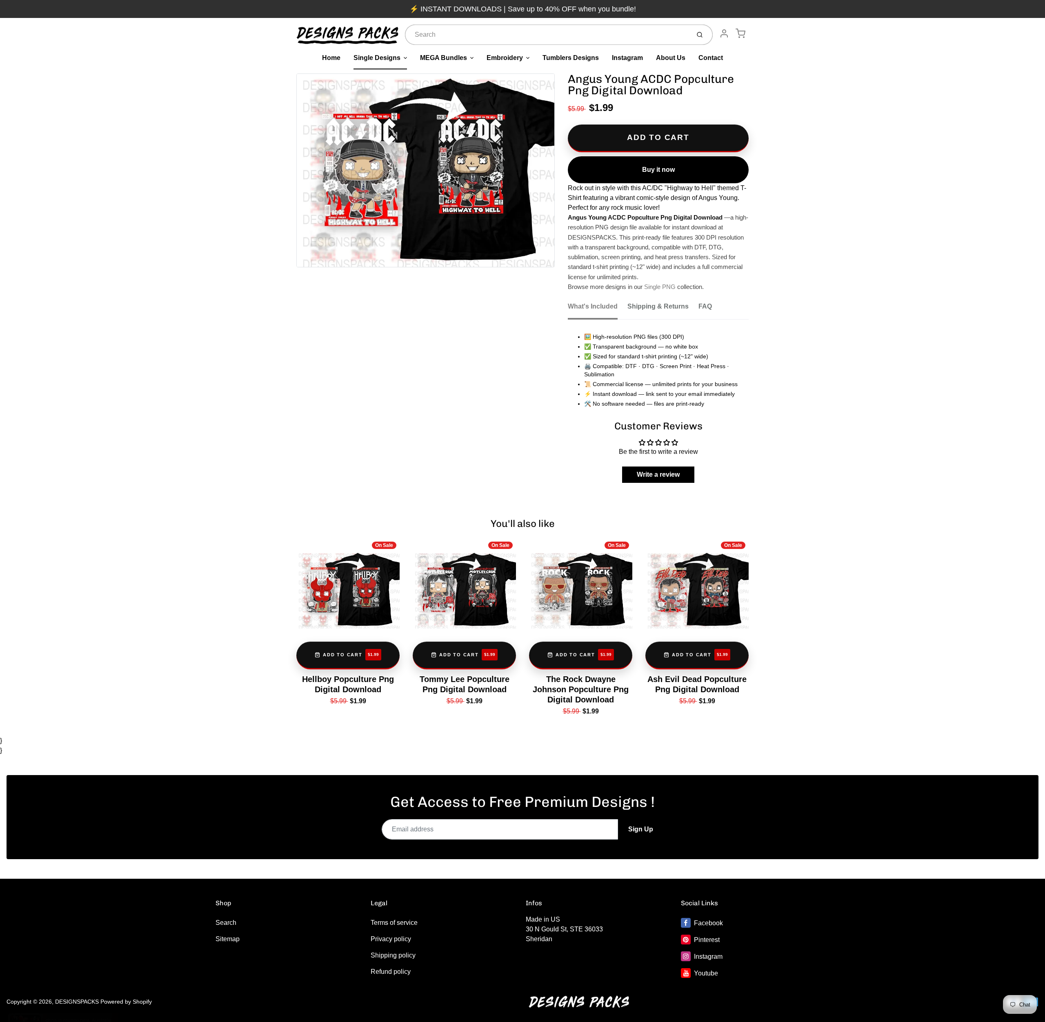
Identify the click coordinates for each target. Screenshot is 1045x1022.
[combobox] (547, 34)
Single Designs (377, 57)
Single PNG (660, 287)
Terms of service (394, 922)
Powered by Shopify (126, 1001)
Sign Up (640, 829)
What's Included (593, 306)
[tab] (597, 309)
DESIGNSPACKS (77, 1001)
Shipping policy (393, 955)
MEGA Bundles (443, 57)
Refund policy (391, 971)
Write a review (658, 474)
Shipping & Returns (658, 306)
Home (331, 57)
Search (226, 922)
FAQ (705, 306)
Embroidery (505, 57)
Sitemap (228, 938)
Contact (710, 57)
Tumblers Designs (571, 57)
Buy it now (658, 169)
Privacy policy (391, 938)
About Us (670, 57)
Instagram (627, 57)
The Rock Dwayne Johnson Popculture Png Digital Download (581, 689)
